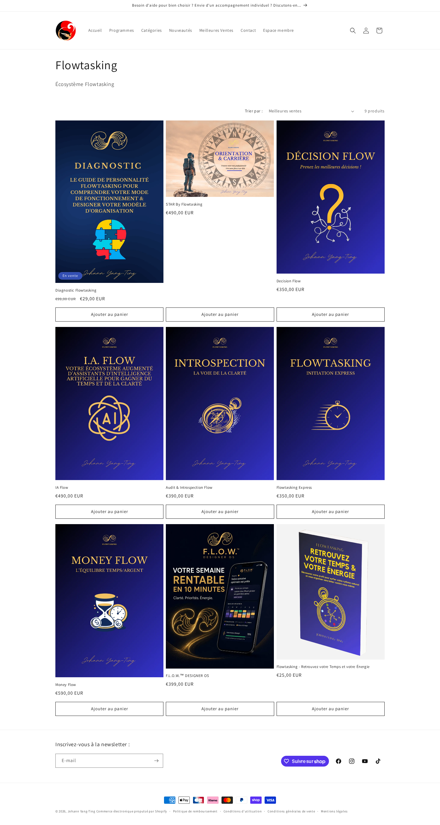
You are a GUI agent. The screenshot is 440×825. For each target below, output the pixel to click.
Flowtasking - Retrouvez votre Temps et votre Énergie (323, 666)
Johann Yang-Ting (81, 811)
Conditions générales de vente (291, 811)
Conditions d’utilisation (243, 811)
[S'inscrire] (156, 761)
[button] (352, 30)
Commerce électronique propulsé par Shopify (131, 811)
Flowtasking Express (294, 487)
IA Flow (61, 487)
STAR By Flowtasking (184, 204)
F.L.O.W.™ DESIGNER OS (187, 675)
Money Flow (65, 684)
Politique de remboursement (195, 811)
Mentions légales (334, 811)
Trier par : (254, 111)
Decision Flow (289, 281)
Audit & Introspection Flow (189, 487)
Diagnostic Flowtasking (75, 290)
